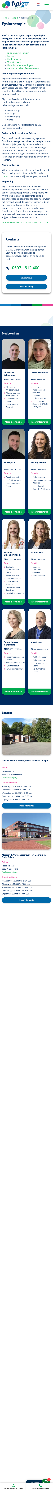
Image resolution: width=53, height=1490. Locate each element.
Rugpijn (10, 56)
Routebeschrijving (9, 777)
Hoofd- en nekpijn (15, 59)
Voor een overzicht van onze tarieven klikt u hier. (25, 222)
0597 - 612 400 (25, 267)
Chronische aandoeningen (20, 65)
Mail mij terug (26, 286)
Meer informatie (26, 805)
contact (6, 176)
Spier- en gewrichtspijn (18, 53)
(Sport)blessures (15, 62)
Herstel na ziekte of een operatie (23, 68)
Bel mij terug (26, 277)
